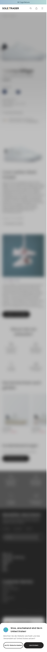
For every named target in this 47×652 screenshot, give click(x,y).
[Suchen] (30, 8)
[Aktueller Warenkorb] (36, 8)
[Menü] (42, 8)
